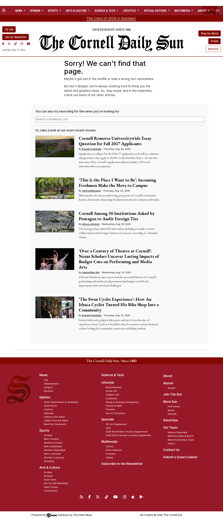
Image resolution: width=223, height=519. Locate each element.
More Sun (170, 401)
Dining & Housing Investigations (122, 402)
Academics (111, 398)
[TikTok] (15, 43)
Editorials (48, 413)
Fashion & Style (114, 405)
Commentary (50, 490)
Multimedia (109, 441)
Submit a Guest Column (180, 457)
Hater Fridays (51, 487)
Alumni (168, 383)
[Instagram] (22, 43)
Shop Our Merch (209, 33)
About (167, 376)
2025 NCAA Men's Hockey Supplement (126, 431)
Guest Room (50, 405)
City (46, 380)
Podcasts (111, 453)
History (171, 443)
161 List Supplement (116, 424)
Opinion (44, 397)
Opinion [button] (35, 10)
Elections (48, 391)
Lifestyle (107, 382)
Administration (51, 383)
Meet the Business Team (181, 440)
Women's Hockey (53, 442)
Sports (44, 430)
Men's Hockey (51, 439)
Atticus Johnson (90, 224)
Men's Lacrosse (52, 453)
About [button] (202, 10)
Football (48, 435)
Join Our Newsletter (15, 37)
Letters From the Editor (56, 420)
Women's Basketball (54, 450)
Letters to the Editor (54, 417)
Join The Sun (172, 394)
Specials (107, 419)
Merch (171, 410)
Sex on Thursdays (115, 413)
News (43, 375)
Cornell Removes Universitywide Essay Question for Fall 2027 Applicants (115, 140)
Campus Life (112, 394)
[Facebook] (3, 43)
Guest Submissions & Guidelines (61, 402)
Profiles (48, 472)
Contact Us (171, 450)
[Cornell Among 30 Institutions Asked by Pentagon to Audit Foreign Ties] (54, 221)
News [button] (19, 10)
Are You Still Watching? (56, 483)
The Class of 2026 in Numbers (111, 18)
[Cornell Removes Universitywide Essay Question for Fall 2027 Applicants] (54, 146)
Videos (109, 457)
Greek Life (111, 391)
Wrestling (49, 461)
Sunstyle (172, 414)
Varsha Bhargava (91, 190)
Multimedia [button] (182, 10)
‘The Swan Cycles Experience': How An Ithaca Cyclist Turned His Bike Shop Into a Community (119, 304)
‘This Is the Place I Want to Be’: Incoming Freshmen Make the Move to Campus (117, 182)
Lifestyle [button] (130, 10)
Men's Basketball (53, 446)
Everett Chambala (91, 149)
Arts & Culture (49, 467)
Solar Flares (50, 479)
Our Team (170, 427)
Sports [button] (53, 10)
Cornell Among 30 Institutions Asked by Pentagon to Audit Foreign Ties (117, 215)
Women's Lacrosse (54, 457)
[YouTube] (28, 43)
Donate (214, 41)
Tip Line (9, 29)
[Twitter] (9, 43)
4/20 (108, 428)
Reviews (48, 476)
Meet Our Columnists (55, 424)
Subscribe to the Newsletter (122, 463)
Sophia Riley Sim (90, 272)
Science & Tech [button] (105, 10)
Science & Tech (112, 375)
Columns (48, 409)
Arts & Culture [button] (76, 10)
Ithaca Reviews (113, 387)
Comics (110, 446)
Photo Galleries (114, 450)
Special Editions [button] (155, 10)
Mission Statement (177, 432)
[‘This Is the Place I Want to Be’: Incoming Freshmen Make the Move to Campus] (54, 188)
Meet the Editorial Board (180, 436)
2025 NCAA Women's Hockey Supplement (128, 435)
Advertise (213, 49)
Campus (48, 387)
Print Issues (174, 406)
